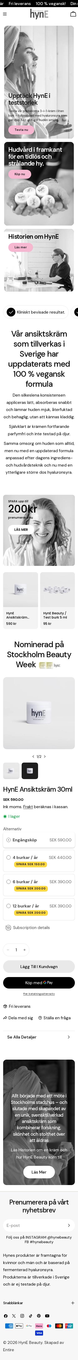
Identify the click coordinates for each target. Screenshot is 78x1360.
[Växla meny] (5, 14)
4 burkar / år (29, 860)
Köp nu (20, 174)
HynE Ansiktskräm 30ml (16, 615)
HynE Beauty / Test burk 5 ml (55, 615)
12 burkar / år (29, 909)
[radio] (8, 840)
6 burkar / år (29, 885)
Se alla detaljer (22, 1037)
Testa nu (21, 130)
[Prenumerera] (68, 1225)
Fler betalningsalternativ (39, 993)
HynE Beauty (30, 1342)
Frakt (28, 806)
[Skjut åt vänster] (33, 756)
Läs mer (21, 247)
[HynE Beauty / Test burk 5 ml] (57, 591)
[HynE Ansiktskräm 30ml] (20, 591)
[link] (49, 665)
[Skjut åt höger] (44, 756)
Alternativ (12, 829)
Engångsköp (25, 840)
